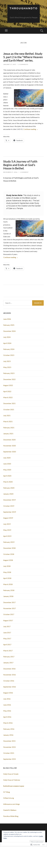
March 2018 (8, 584)
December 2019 (9, 500)
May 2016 (7, 711)
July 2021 (6, 415)
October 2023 (8, 355)
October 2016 (8, 681)
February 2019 (8, 542)
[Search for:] (23, 303)
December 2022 (9, 379)
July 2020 (6, 458)
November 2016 (9, 675)
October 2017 (8, 614)
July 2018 (6, 566)
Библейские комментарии (13, 786)
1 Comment (24, 172)
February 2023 (8, 373)
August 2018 (8, 560)
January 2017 (8, 663)
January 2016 (8, 735)
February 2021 (8, 427)
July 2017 (6, 626)
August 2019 (8, 518)
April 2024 (7, 343)
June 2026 (7, 319)
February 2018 (8, 590)
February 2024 (8, 349)
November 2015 (9, 747)
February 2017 (8, 657)
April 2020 (7, 476)
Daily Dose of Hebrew (11, 780)
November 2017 (9, 608)
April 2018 (7, 578)
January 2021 (8, 433)
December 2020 (9, 440)
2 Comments (23, 64)
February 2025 (8, 325)
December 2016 (9, 669)
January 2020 (8, 494)
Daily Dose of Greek (10, 774)
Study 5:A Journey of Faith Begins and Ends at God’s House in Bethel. (20, 165)
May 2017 (7, 638)
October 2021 (8, 409)
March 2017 (8, 651)
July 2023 (6, 361)
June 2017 (7, 632)
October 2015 (8, 753)
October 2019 (8, 506)
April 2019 (7, 536)
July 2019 (6, 524)
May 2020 (7, 470)
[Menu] (6, 30)
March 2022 (8, 397)
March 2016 (8, 723)
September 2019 (9, 512)
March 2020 (8, 482)
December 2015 (9, 741)
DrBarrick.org (8, 798)
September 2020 (9, 452)
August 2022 (8, 385)
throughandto (24, 8)
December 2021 (9, 403)
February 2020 (8, 488)
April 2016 (7, 717)
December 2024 (9, 331)
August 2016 (8, 693)
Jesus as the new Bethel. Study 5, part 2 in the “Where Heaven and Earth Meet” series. (23, 57)
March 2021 (8, 421)
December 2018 (9, 548)
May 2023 (7, 367)
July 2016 (6, 699)
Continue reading (30, 129)
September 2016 (9, 687)
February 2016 (8, 729)
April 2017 (7, 644)
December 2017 (9, 602)
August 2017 (8, 620)
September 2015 (9, 759)
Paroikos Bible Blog (10, 816)
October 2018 (8, 554)
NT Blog (6, 792)
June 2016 (7, 705)
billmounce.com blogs (11, 804)
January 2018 (8, 596)
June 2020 (7, 464)
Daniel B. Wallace (9, 810)
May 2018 (7, 572)
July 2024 (6, 337)
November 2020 (9, 446)
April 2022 (7, 391)
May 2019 (7, 530)
